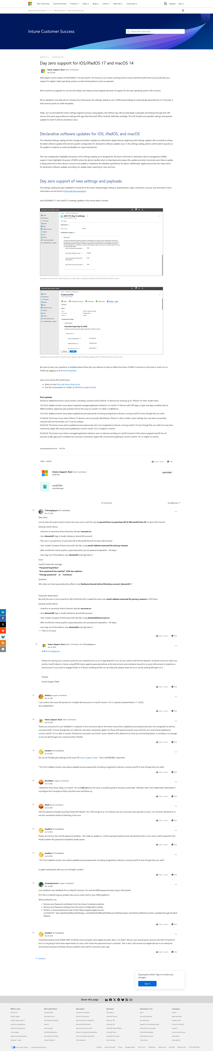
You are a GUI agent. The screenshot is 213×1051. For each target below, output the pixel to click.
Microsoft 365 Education (83, 1024)
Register (173, 3)
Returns (46, 1024)
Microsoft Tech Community (148, 1028)
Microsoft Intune (59, 10)
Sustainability (176, 1040)
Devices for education (82, 1016)
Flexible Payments (49, 1040)
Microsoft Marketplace (146, 1032)
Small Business (110, 1040)
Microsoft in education (82, 1012)
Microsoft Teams (111, 1032)
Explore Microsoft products (19, 1036)
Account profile (48, 1012)
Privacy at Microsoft (178, 1024)
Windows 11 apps (16, 1040)
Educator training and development (86, 1032)
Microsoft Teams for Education (85, 1020)
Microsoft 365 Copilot (112, 1036)
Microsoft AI (110, 1012)
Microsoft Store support (51, 1020)
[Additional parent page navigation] (49, 10)
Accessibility (175, 1036)
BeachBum (49, 781)
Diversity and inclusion (178, 1032)
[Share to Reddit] (118, 999)
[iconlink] (45, 487)
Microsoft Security (111, 1016)
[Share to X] (114, 999)
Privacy (120, 1047)
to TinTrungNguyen (88, 644)
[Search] (165, 3)
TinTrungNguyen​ (53, 651)
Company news (176, 1020)
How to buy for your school (84, 1028)
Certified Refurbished (50, 1032)
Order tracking (48, 1028)
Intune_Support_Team (56, 69)
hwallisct (48, 750)
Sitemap (99, 1047)
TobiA (47, 805)
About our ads (182, 1047)
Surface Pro (14, 1012)
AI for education (81, 1040)
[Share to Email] (131, 999)
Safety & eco (162, 1047)
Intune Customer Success (76, 10)
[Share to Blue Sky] (122, 999)
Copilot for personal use (18, 1028)
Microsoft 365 (110, 1024)
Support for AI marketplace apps (149, 1024)
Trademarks (151, 1047)
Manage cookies (130, 1047)
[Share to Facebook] (110, 999)
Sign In (181, 3)
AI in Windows (15, 1032)
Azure (141, 1012)
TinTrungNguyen (51, 510)
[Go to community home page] (30, 4)
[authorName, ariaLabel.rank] (43, 71)
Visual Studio (144, 1040)
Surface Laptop (15, 1016)
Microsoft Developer (146, 1016)
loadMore (41, 958)
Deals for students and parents (85, 1036)
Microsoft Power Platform (114, 1028)
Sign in (147, 983)
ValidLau (48, 695)
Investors (174, 1028)
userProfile (166, 472)
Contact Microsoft (109, 1047)
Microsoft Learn (144, 1020)
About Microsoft (176, 1016)
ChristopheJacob (51, 883)
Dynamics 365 (110, 1020)
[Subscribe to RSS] (126, 999)
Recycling (172, 1047)
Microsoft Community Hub (37, 10)
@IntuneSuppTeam (69, 370)
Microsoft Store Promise (51, 1036)
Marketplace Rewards (146, 1036)
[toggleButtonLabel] (183, 10)
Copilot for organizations (18, 1024)
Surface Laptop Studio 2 (18, 1020)
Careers (174, 1012)
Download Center (49, 1016)
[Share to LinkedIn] (106, 999)
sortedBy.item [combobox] (173, 503)
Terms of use (141, 1047)
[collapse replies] (33, 510)
